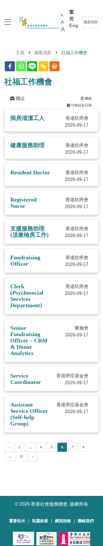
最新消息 (43, 52)
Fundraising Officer (25, 260)
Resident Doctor (30, 172)
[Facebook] (10, 66)
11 (21, 456)
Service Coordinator (25, 378)
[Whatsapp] (21, 66)
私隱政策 (40, 521)
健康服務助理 (27, 145)
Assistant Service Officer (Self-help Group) (29, 414)
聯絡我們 (86, 521)
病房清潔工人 (27, 118)
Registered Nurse (23, 202)
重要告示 (17, 521)
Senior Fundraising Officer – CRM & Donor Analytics (28, 340)
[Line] (32, 66)
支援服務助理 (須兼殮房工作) (29, 231)
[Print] (54, 66)
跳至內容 (91, 22)
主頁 (20, 52)
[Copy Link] (43, 66)
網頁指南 (63, 521)
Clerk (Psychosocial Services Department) (26, 295)
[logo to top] (7, 22)
